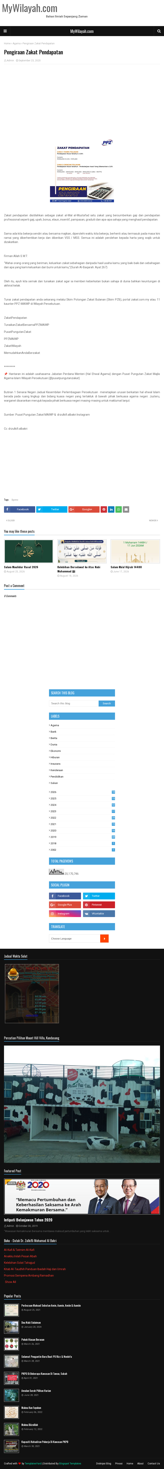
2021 (83, 824)
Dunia (54, 744)
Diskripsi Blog (103, 1463)
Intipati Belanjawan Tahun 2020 (28, 1219)
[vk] (99, 913)
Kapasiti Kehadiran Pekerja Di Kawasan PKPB (44, 1442)
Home (7, 43)
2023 (83, 811)
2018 (82, 843)
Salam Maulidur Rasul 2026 (21, 567)
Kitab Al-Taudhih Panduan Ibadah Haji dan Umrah (35, 1269)
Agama (17, 43)
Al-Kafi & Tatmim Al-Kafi (19, 1249)
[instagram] (65, 913)
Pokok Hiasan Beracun (32, 1339)
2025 (83, 798)
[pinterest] (99, 904)
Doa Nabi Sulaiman (31, 1322)
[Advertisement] (82, 96)
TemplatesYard (33, 1463)
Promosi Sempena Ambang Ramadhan (29, 1275)
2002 (82, 849)
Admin (10, 60)
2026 (83, 792)
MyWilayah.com (82, 31)
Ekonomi (56, 750)
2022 (83, 817)
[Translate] (104, 938)
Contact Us (154, 1463)
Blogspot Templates (70, 1463)
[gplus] (65, 904)
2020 (83, 830)
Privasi (119, 1463)
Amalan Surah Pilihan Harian (36, 1391)
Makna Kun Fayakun (31, 1408)
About (140, 1463)
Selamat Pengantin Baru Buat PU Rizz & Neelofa (46, 1357)
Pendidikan (57, 776)
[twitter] (99, 896)
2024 (83, 804)
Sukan (54, 783)
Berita (54, 738)
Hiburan (55, 757)
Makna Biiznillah (29, 1425)
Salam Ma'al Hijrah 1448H (126, 567)
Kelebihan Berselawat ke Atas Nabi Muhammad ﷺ (78, 569)
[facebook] (65, 896)
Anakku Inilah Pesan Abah (20, 1256)
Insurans (55, 763)
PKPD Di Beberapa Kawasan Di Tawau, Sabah (44, 1374)
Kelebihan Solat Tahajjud (19, 1262)
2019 (83, 836)
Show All (10, 1282)
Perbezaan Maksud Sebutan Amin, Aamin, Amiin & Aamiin (51, 1305)
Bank (53, 731)
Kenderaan (57, 770)
